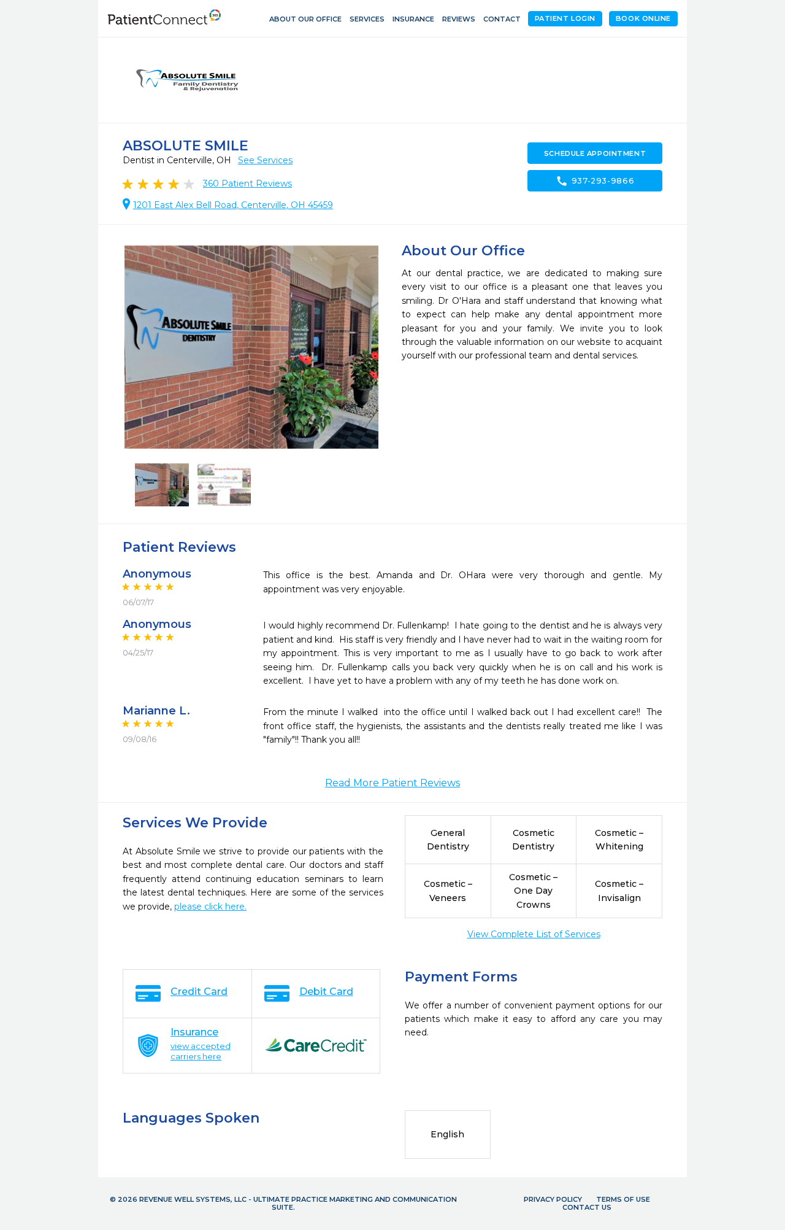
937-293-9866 (595, 181)
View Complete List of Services (533, 934)
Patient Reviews (247, 183)
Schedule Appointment (595, 153)
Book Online (643, 18)
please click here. (210, 906)
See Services (265, 160)
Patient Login (565, 18)
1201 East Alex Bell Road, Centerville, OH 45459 (233, 205)
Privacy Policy (553, 1199)
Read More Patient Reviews (392, 783)
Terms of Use (623, 1199)
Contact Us (586, 1207)
